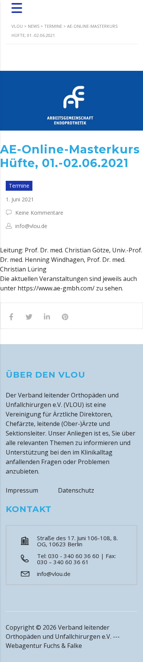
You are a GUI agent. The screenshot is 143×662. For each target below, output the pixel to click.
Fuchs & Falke (62, 645)
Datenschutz (76, 490)
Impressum (22, 490)
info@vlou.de (54, 573)
